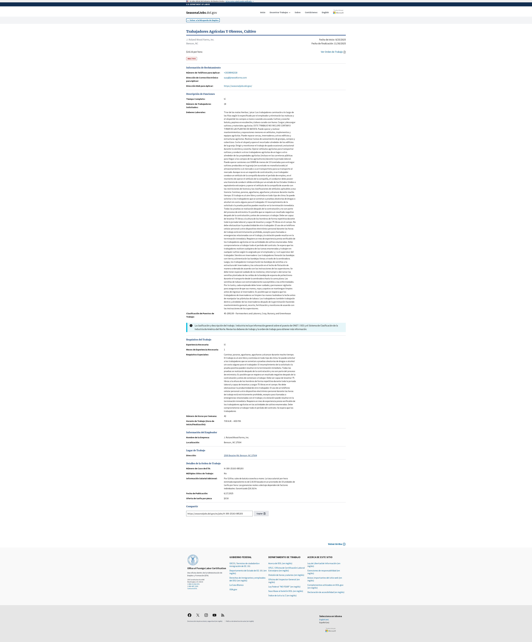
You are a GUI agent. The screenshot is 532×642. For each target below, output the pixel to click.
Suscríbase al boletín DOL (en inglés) (285, 591)
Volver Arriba (335, 544)
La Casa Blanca (236, 585)
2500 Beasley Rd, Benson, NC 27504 (240, 455)
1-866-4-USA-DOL (193, 584)
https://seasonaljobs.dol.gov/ (238, 86)
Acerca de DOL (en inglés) (280, 563)
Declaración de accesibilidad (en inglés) (325, 592)
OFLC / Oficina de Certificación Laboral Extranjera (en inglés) (286, 569)
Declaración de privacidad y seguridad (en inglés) (204, 621)
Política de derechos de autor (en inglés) (240, 621)
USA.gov (233, 589)
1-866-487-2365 (192, 586)
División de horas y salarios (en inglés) (286, 575)
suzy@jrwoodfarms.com (235, 77)
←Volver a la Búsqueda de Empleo (203, 20)
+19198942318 (230, 72)
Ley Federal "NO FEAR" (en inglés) (284, 586)
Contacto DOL (192, 588)
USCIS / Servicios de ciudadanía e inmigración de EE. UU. (244, 564)
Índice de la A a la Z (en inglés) (282, 595)
